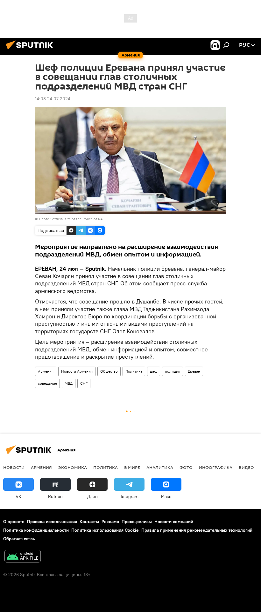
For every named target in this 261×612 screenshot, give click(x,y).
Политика (133, 371)
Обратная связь (19, 539)
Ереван (194, 371)
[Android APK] (22, 557)
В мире (132, 467)
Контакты (89, 521)
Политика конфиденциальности (36, 530)
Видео (246, 467)
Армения (45, 371)
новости (14, 467)
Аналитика (159, 467)
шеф (153, 371)
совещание (47, 383)
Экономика (72, 467)
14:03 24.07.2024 (52, 99)
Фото (186, 467)
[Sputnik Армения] (31, 50)
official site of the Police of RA (77, 218)
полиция (172, 371)
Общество (109, 371)
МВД (69, 383)
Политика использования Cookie (105, 530)
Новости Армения (77, 371)
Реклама (110, 521)
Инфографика (215, 467)
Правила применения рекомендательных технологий (196, 530)
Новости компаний (173, 521)
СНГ (84, 383)
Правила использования (52, 521)
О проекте (14, 521)
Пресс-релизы (137, 521)
